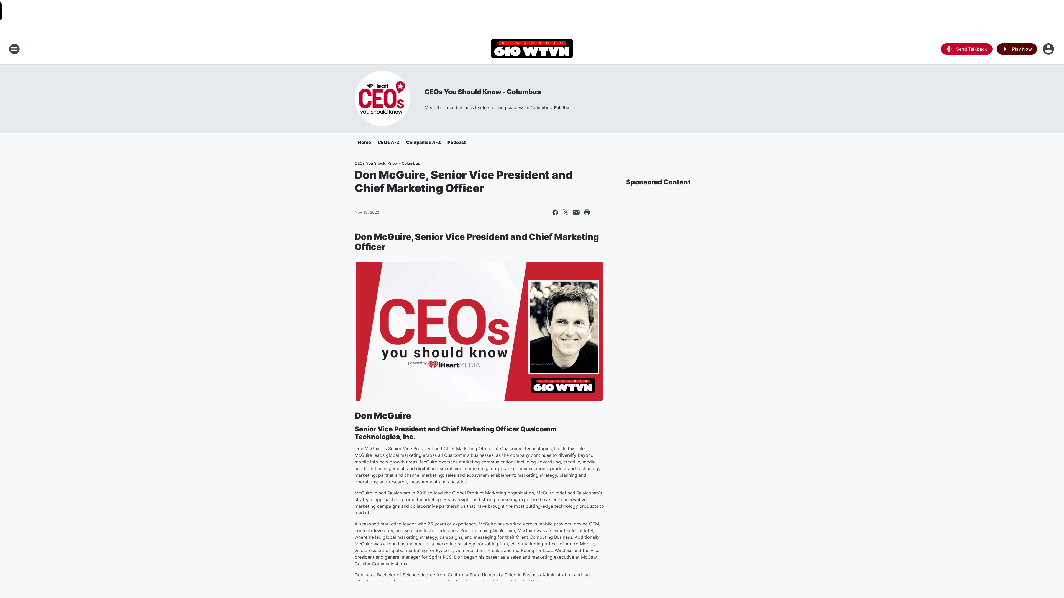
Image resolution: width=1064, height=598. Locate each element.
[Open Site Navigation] (14, 49)
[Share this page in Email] (576, 212)
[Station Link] (532, 49)
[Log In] (1049, 49)
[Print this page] (587, 212)
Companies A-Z (423, 142)
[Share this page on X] (566, 212)
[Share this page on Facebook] (555, 212)
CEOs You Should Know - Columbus (482, 92)
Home (364, 142)
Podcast (456, 142)
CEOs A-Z (389, 142)
